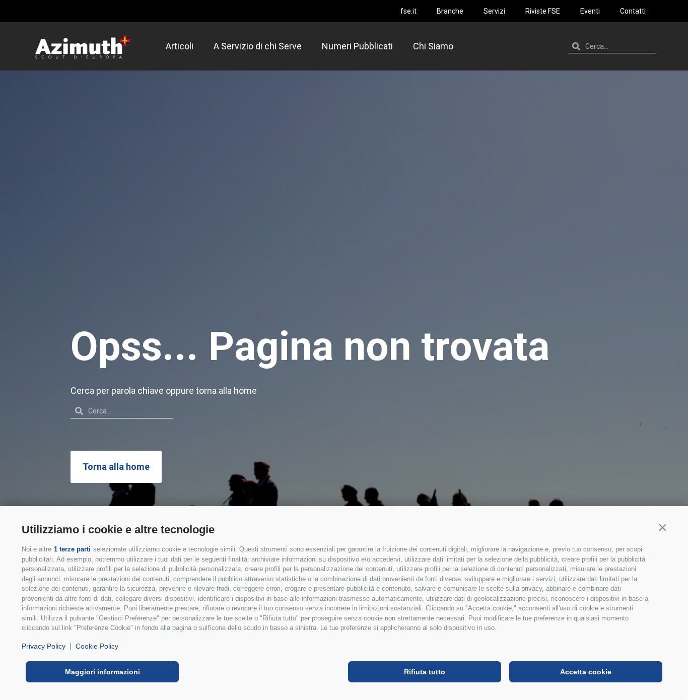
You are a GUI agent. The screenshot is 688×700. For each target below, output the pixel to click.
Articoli (179, 46)
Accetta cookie (585, 672)
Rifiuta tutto (424, 672)
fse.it (408, 11)
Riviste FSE (542, 11)
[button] (662, 527)
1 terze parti (72, 549)
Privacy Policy (43, 646)
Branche (450, 11)
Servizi (494, 11)
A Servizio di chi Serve (258, 46)
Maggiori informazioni (102, 672)
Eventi (590, 11)
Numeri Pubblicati (357, 46)
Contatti (633, 11)
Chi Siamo (433, 46)
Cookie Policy (97, 646)
